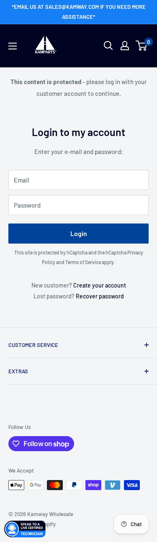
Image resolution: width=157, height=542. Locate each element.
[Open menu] (12, 46)
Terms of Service (83, 262)
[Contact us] (25, 529)
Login (78, 233)
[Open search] (108, 45)
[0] (141, 46)
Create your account (99, 285)
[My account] (125, 45)
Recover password (100, 296)
